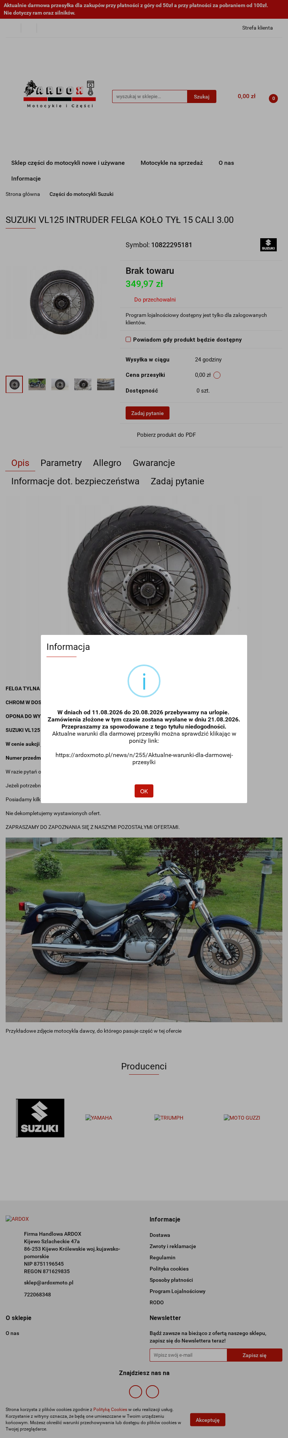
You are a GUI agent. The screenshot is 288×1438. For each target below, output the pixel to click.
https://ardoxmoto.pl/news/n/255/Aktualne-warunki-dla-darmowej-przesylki (144, 758)
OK (144, 791)
